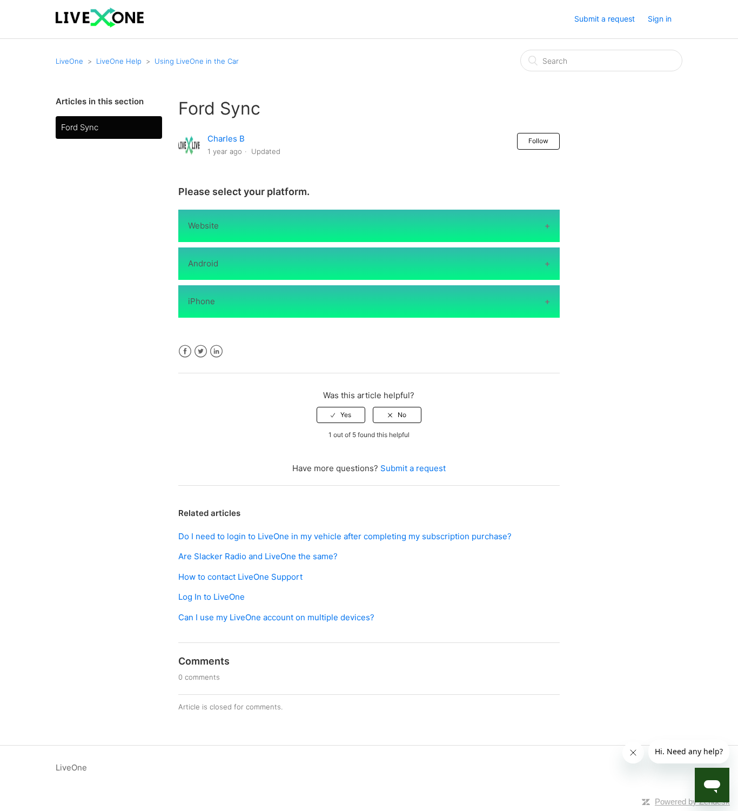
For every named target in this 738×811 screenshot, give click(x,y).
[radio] (341, 415)
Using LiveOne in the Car (197, 61)
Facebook (185, 351)
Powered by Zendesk (692, 801)
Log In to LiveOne (211, 597)
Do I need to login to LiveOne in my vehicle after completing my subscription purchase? (345, 536)
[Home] (100, 24)
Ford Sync (79, 127)
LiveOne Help (119, 61)
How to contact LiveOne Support (240, 577)
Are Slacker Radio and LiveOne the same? (258, 556)
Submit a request (604, 18)
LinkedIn (216, 351)
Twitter (200, 351)
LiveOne (69, 61)
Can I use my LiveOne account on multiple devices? (276, 617)
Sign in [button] (660, 18)
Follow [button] (538, 141)
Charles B (226, 138)
